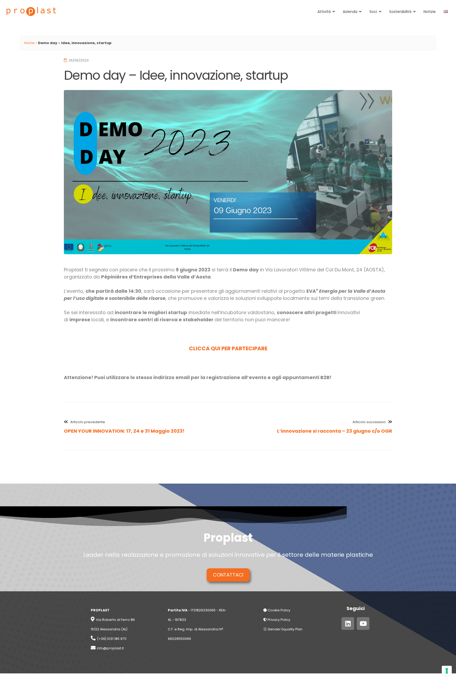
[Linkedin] (347, 623)
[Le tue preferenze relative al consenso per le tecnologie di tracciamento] (447, 671)
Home (29, 42)
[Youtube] (363, 623)
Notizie (430, 11)
